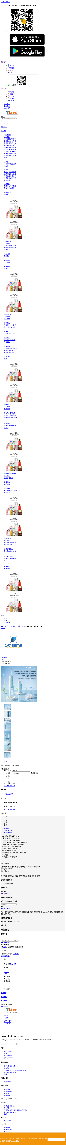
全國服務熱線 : (8, 1055)
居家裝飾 (7, 356)
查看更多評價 (5, 893)
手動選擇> (16, 954)
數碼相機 (7, 260)
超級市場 (8, 538)
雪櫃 (10, 153)
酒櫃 (5, 176)
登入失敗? (7, 1068)
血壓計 (6, 426)
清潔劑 (6, 333)
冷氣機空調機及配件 (10, 164)
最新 (8, 908)
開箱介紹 (11, 100)
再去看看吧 (4, 1006)
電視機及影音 (8, 192)
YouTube (11, 68)
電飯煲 (11, 147)
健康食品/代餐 (8, 556)
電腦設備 (7, 254)
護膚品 (6, 415)
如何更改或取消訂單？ (11, 1072)
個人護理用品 (8, 348)
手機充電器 (10, 247)
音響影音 (7, 269)
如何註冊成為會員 (9, 1066)
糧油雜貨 (7, 540)
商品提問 (8, 832)
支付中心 (7, 106)
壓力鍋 (12, 155)
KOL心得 (12, 96)
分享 (5, 761)
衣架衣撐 (7, 319)
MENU (4, 615)
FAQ (5, 1074)
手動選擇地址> (5, 942)
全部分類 (3, 131)
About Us (6, 1015)
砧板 (14, 327)
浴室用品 (7, 346)
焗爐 (7, 153)
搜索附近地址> (5, 956)
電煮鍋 (11, 143)
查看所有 (11, 92)
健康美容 (8, 404)
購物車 (4, 127)
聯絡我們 (7, 1089)
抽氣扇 (14, 352)
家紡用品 (7, 338)
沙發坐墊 (7, 342)
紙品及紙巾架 (8, 327)
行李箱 (6, 478)
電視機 (6, 194)
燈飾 (5, 359)
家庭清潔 (7, 331)
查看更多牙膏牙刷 (9, 786)
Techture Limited (8, 1051)
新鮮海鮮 (7, 568)
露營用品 (7, 482)
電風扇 (6, 172)
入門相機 (7, 262)
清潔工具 (11, 333)
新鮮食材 (7, 566)
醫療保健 (7, 423)
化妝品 (11, 415)
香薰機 (8, 180)
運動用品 (7, 488)
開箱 (5, 618)
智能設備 (7, 243)
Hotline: (6, 1058)
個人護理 (7, 407)
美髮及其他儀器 (12, 417)
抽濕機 (14, 174)
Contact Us (7, 1023)
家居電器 (8, 135)
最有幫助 (3, 908)
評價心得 (9, 830)
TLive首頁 (7, 108)
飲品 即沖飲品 (8, 549)
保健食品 (11, 426)
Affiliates (6, 1017)
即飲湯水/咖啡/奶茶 (10, 551)
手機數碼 (8, 241)
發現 (5, 620)
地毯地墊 (12, 340)
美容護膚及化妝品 (9, 413)
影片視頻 (11, 98)
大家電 (6, 162)
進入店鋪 (4, 657)
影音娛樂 (7, 266)
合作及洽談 (7, 1081)
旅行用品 (7, 476)
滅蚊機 (11, 178)
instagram (11, 67)
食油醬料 (7, 542)
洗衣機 (6, 166)
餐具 (14, 325)
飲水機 (8, 149)
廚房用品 (7, 323)
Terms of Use (7, 1022)
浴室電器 (8, 352)
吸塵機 (6, 186)
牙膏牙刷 (8, 350)
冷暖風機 (11, 172)
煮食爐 (8, 155)
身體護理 (7, 409)
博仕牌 (6, 123)
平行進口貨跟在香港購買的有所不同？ (16, 1070)
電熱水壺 (7, 139)
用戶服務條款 (8, 1091)
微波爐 (9, 151)
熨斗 (10, 186)
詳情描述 (7, 828)
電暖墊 (9, 176)
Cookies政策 (14, 1141)
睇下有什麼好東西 (9, 810)
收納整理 (7, 316)
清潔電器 (7, 184)
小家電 (6, 170)
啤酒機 (9, 174)
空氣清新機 (10, 188)
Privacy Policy (8, 1020)
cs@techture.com (8, 1057)
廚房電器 (7, 137)
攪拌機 (6, 147)
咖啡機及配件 (11, 145)
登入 (4, 947)
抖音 (10, 72)
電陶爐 (9, 141)
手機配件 (10, 245)
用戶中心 (7, 104)
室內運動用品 (8, 490)
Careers (6, 1018)
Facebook (11, 65)
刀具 (11, 325)
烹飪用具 (7, 325)
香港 (5, 1053)
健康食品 (7, 558)
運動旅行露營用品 (11, 473)
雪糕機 (12, 139)
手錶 (10, 492)
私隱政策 (7, 1093)
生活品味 (11, 94)
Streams (3, 628)
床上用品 (7, 340)
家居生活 (8, 314)
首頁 (2, 626)
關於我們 (7, 1095)
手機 (5, 245)
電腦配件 (7, 256)
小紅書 (11, 70)
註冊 (15, 964)
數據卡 (11, 478)
